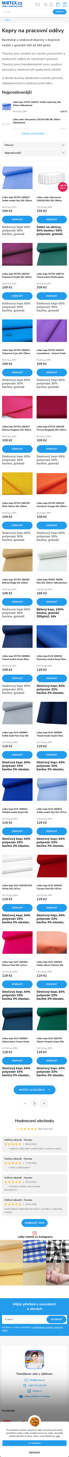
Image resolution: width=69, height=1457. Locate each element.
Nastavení (34, 1452)
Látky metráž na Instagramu (35, 1237)
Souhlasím (36, 1443)
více (58, 1436)
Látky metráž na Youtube (37, 1396)
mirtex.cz (37, 1390)
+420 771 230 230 (37, 1385)
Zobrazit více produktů (33, 133)
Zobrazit (17, 219)
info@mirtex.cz (37, 1380)
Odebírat (56, 1319)
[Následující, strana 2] (34, 1103)
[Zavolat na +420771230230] (45, 4)
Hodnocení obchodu (34, 1121)
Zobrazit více (34, 1223)
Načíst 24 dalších (32, 1090)
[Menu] (64, 4)
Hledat (60, 11)
